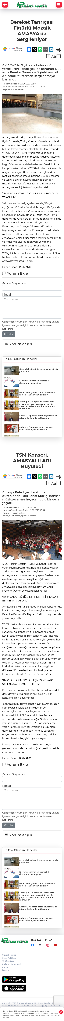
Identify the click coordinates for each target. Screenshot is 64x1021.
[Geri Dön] (5, 5)
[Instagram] (48, 945)
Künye (5, 967)
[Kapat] (61, 1012)
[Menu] (59, 5)
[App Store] (32, 988)
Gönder (8, 334)
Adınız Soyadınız (14, 283)
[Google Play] (32, 979)
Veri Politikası (8, 961)
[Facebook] (33, 945)
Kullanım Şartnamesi (11, 964)
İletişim (5, 970)
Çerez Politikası (9, 958)
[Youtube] (55, 945)
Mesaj (6, 294)
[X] (40, 945)
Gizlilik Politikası (9, 955)
